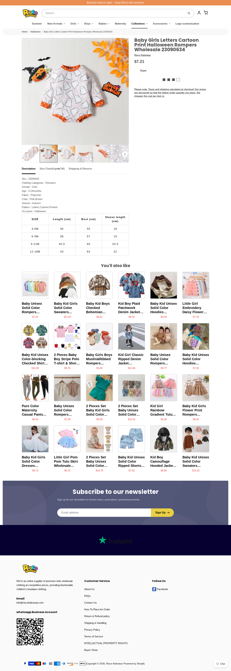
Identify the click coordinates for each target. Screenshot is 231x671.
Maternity (120, 23)
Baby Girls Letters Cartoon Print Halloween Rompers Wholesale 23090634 (78, 32)
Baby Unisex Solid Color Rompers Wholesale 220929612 (160, 359)
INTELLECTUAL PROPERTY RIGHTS (106, 643)
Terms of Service (93, 636)
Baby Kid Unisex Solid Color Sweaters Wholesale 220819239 (195, 461)
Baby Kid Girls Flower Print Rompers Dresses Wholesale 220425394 (194, 410)
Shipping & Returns (80, 168)
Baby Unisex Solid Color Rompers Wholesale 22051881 (32, 308)
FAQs (87, 595)
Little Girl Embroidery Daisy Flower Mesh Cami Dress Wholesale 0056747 (192, 308)
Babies (103, 23)
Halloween (36, 32)
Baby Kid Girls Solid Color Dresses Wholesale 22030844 (33, 461)
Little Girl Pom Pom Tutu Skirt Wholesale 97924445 (66, 461)
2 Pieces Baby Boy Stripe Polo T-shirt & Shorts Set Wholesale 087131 (66, 359)
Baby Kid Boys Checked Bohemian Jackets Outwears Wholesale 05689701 (98, 308)
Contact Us (90, 602)
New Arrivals (54, 23)
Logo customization (187, 23)
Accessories (160, 23)
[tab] (31, 169)
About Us (89, 589)
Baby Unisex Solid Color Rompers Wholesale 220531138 (64, 410)
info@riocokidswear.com (30, 602)
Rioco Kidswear (142, 55)
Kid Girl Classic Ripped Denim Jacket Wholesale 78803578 (131, 359)
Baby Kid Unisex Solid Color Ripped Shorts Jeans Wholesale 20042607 (131, 461)
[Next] (125, 154)
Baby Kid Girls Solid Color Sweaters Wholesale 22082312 (65, 308)
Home (24, 32)
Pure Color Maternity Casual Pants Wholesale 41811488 (32, 410)
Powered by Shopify (134, 663)
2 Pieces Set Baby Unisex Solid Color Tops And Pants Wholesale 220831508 (130, 410)
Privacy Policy (92, 629)
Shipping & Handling (95, 622)
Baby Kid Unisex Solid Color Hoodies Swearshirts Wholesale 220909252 (163, 308)
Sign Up (160, 512)
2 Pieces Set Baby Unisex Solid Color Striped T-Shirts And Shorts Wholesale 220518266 (98, 461)
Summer (37, 23)
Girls (73, 23)
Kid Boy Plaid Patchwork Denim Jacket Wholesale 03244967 (129, 308)
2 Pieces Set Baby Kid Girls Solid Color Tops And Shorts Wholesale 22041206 (99, 410)
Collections (138, 23)
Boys (87, 23)
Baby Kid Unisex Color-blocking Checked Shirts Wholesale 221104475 (35, 359)
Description (29, 168)
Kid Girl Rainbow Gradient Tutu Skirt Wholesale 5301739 (163, 410)
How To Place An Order (97, 609)
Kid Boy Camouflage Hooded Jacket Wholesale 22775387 (162, 461)
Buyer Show (91, 650)
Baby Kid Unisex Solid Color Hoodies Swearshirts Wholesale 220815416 (195, 359)
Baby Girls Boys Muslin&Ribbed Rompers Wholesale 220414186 (99, 359)
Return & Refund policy (97, 616)
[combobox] (112, 13)
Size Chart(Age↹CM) (52, 168)
